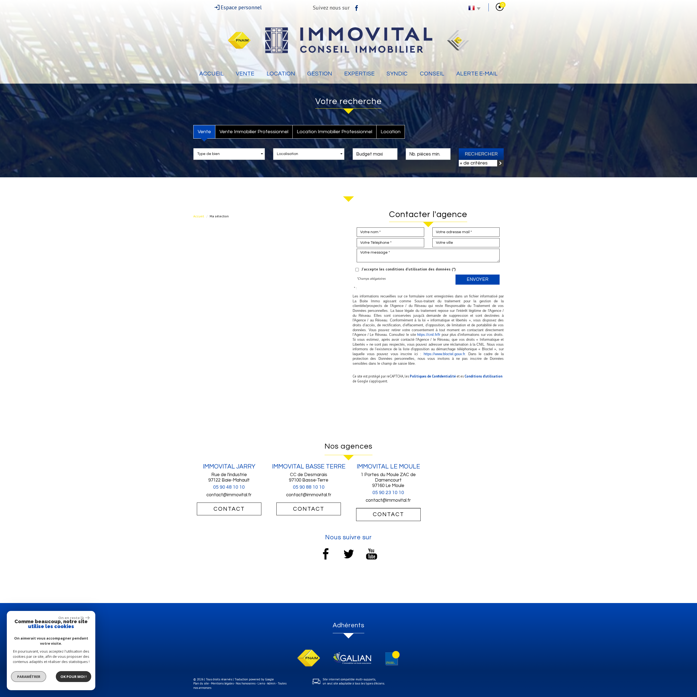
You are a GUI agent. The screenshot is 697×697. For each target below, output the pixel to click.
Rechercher (481, 154)
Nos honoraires (245, 683)
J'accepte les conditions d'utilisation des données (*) (409, 269)
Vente (245, 74)
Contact (229, 509)
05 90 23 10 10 (388, 492)
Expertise (359, 74)
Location (281, 74)
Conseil (432, 74)
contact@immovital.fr (229, 494)
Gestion (319, 74)
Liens (261, 683)
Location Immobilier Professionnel (334, 131)
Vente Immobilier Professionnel (253, 131)
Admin (271, 683)
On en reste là (71, 617)
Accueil (211, 74)
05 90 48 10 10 (229, 487)
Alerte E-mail (477, 74)
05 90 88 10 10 (309, 487)
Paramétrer (28, 676)
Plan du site (201, 683)
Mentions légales (222, 683)
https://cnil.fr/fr (428, 335)
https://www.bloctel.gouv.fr (444, 354)
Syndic (397, 74)
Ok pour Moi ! (73, 676)
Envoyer (477, 279)
